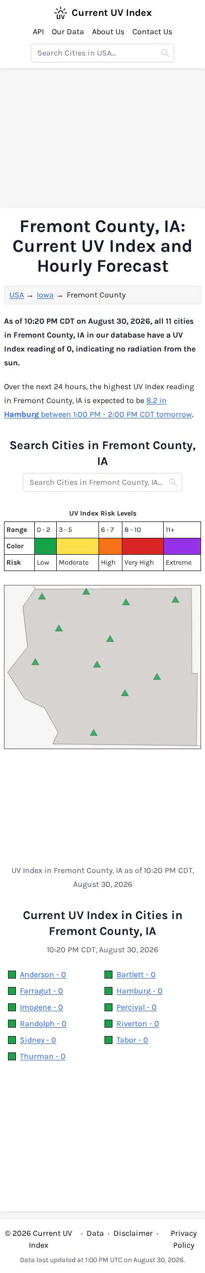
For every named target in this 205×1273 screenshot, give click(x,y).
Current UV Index (112, 12)
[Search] (165, 53)
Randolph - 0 (43, 1023)
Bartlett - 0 (136, 974)
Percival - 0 (136, 1007)
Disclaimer (133, 1233)
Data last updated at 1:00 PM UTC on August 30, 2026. (102, 1260)
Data (95, 1233)
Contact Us (152, 31)
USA (16, 294)
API (38, 31)
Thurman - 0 (43, 1056)
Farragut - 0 (41, 990)
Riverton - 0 (137, 1023)
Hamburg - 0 (139, 990)
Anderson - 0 (43, 974)
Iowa (45, 294)
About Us (108, 31)
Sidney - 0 (38, 1039)
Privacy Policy (184, 1239)
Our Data (68, 31)
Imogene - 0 (41, 1007)
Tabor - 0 (132, 1039)
